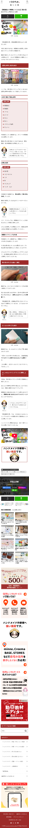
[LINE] (18, 5)
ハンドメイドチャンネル (11, 825)
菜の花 (12, 474)
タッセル (17, 471)
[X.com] (13, 5)
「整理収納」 (5, 771)
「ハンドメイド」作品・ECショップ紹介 (13, 741)
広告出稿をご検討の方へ (9, 814)
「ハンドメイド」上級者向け (10, 766)
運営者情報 (8, 817)
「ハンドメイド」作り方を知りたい (10, 469)
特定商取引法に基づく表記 (15, 819)
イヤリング (10, 471)
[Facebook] (11, 5)
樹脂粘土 (24, 471)
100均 (4, 471)
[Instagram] (15, 5)
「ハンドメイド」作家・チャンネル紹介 (13, 746)
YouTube (16, 35)
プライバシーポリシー (18, 817)
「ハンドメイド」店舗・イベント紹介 (12, 761)
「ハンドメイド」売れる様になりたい (12, 756)
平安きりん (4, 157)
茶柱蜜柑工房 (6, 474)
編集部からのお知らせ (8, 776)
